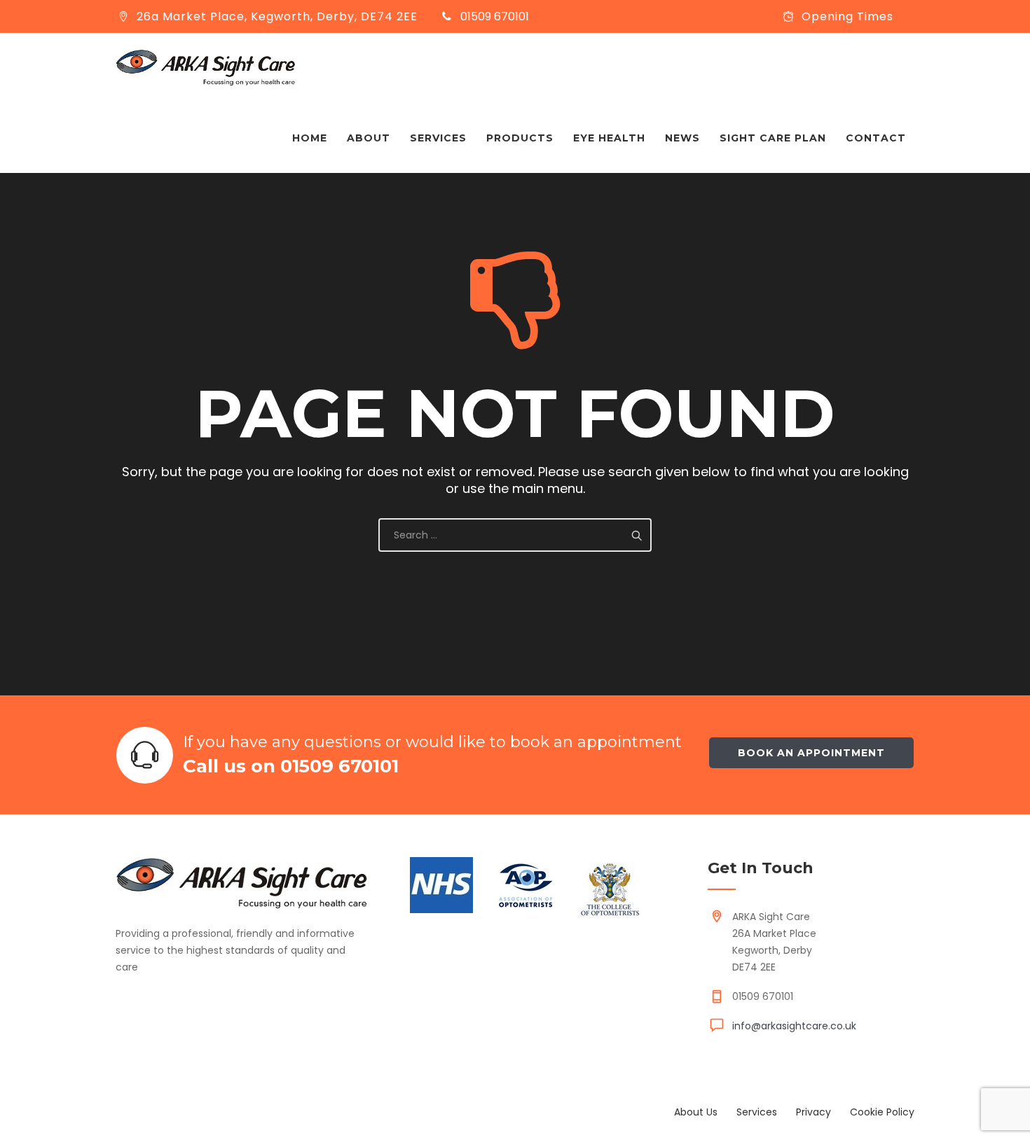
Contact (876, 138)
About (368, 138)
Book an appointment (811, 752)
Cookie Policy (882, 1112)
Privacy (813, 1112)
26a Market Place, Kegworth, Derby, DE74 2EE (277, 16)
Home (309, 138)
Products (520, 138)
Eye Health (609, 138)
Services (438, 138)
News (682, 138)
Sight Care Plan (773, 138)
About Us (695, 1112)
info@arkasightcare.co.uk (794, 1026)
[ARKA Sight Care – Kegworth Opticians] (206, 68)
